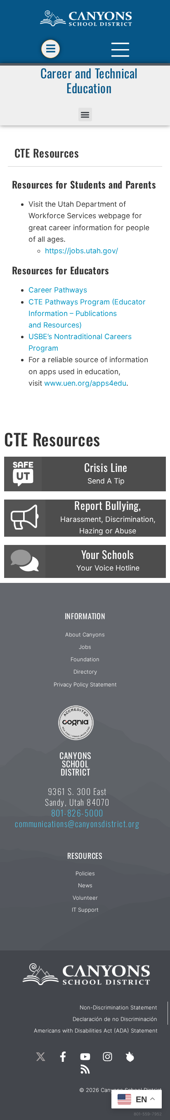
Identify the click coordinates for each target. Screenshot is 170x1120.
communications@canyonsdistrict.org (77, 823)
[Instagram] (107, 1056)
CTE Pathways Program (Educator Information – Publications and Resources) (87, 313)
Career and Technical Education (89, 80)
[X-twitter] (40, 1056)
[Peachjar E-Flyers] (129, 1056)
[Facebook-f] (63, 1056)
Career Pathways (57, 289)
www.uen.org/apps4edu (85, 383)
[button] (85, 114)
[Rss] (85, 1069)
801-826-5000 (77, 812)
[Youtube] (85, 1056)
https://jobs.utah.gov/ (82, 250)
